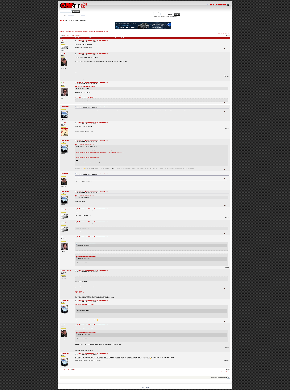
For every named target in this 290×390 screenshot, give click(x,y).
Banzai (64, 122)
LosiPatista (65, 53)
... (69, 35)
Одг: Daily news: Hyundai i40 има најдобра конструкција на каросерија (92, 40)
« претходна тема (221, 33)
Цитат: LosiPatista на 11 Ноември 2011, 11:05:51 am (84, 97)
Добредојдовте (71, 15)
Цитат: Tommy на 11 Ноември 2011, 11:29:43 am (84, 240)
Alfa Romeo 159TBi (78, 291)
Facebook (74, 16)
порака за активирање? (168, 12)
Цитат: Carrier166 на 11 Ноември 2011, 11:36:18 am (84, 252)
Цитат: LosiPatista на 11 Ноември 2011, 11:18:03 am (84, 144)
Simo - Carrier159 (66, 270)
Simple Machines (150, 386)
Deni (63, 82)
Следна (75, 35)
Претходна (66, 35)
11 (73, 35)
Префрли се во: (214, 377)
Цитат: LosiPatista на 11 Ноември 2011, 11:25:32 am (84, 195)
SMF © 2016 (145, 386)
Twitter (81, 16)
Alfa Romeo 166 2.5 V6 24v (80, 292)
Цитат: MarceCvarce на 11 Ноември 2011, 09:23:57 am (85, 86)
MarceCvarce (65, 106)
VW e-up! (76, 293)
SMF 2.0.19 (140, 386)
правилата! (83, 15)
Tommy (64, 40)
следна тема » (227, 33)
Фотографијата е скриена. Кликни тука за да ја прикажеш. (87, 152)
